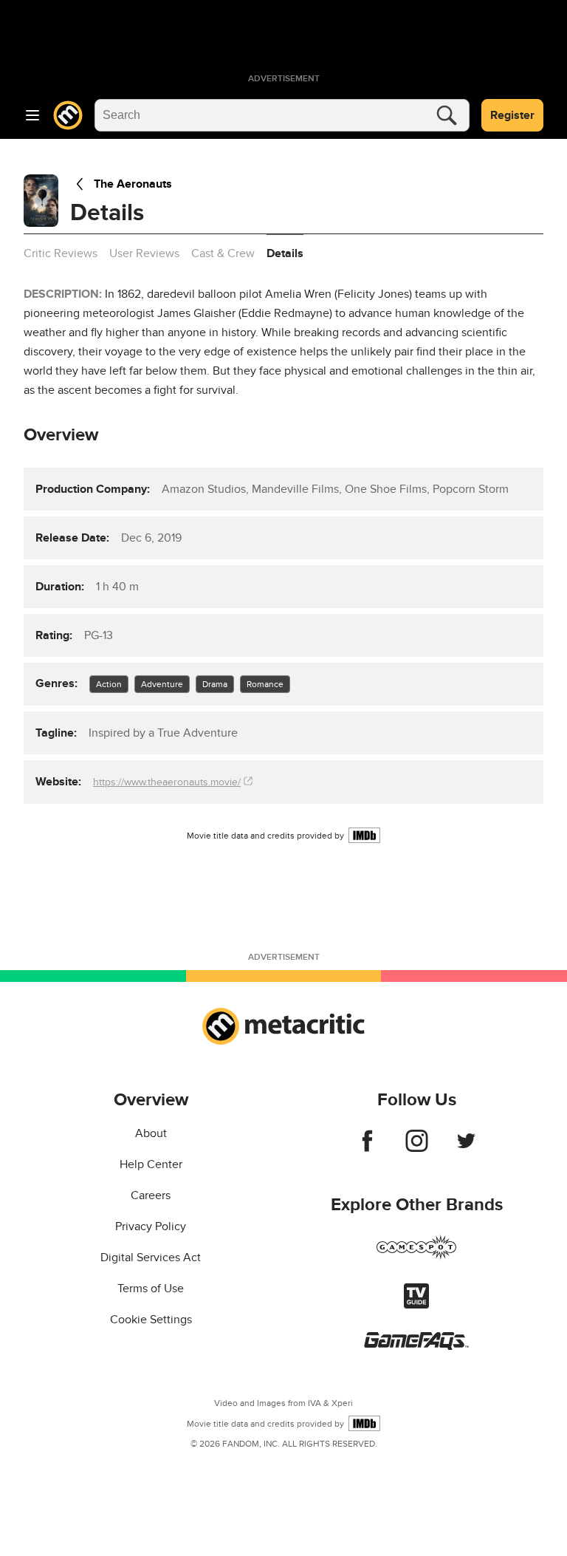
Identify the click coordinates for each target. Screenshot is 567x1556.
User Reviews (144, 253)
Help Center (151, 1164)
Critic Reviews (60, 253)
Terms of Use (150, 1288)
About (151, 1133)
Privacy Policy (150, 1226)
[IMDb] (364, 835)
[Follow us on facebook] (367, 1148)
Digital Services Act (150, 1257)
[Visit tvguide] (416, 1304)
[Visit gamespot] (416, 1256)
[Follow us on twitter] (466, 1148)
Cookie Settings (151, 1319)
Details (285, 253)
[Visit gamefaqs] (416, 1346)
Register (512, 115)
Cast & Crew (223, 253)
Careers (151, 1195)
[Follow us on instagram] (417, 1148)
